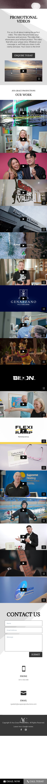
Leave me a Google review (23, 727)
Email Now (13, 781)
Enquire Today (23, 55)
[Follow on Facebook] (21, 729)
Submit (35, 654)
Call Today (37, 781)
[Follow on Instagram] (26, 729)
